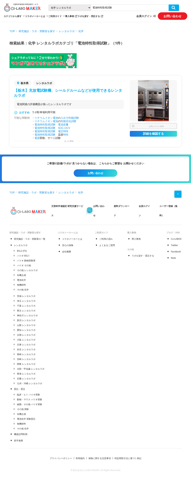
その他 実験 (23, 409)
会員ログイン (144, 16)
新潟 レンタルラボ (26, 320)
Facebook (176, 251)
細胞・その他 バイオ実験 (29, 404)
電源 (37, 137)
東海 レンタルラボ (26, 373)
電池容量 (63, 124)
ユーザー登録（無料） (168, 210)
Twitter (174, 245)
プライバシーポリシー (61, 458)
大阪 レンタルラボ (26, 339)
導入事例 (69, 16)
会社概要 (66, 251)
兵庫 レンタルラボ (26, 344)
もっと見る (69, 141)
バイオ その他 (24, 265)
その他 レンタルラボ (27, 270)
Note (173, 258)
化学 (81, 31)
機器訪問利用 (20, 434)
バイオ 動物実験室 (26, 260)
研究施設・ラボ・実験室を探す (37, 31)
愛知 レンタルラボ (26, 330)
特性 (65, 134)
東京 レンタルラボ (26, 310)
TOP (12, 31)
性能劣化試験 (68, 121)
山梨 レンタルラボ (26, 325)
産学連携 (18, 440)
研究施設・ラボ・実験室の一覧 (29, 238)
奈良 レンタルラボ (26, 349)
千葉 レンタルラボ (26, 305)
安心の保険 (67, 245)
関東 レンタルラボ (26, 364)
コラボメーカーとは (72, 238)
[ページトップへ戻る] (177, 194)
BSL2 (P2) (22, 250)
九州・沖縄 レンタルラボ (29, 383)
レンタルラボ (67, 31)
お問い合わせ (172, 16)
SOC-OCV (64, 127)
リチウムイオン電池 (46, 117)
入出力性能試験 (70, 117)
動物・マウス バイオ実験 (29, 399)
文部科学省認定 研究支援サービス (67, 210)
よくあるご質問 (107, 245)
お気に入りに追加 (156, 126)
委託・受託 (19, 389)
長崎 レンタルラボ (26, 354)
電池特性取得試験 (45, 124)
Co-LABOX (176, 238)
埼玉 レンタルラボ (26, 300)
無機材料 (21, 284)
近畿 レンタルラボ (26, 378)
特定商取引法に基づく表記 (128, 458)
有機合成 (21, 275)
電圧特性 (63, 131)
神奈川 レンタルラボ (27, 315)
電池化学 (21, 280)
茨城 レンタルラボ (26, 296)
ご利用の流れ (106, 238)
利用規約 (80, 458)
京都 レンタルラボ (26, 334)
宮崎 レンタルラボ (26, 359)
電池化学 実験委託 (26, 418)
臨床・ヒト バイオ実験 (28, 394)
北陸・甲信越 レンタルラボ (30, 368)
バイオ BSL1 (23, 255)
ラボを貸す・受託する (89, 16)
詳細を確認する (153, 133)
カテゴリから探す (13, 16)
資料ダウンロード (121, 210)
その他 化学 (23, 289)
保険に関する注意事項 (99, 458)
